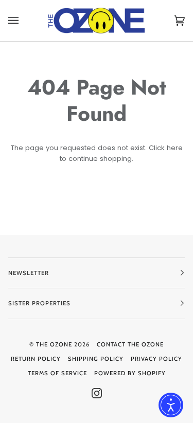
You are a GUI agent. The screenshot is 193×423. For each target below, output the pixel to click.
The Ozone (54, 344)
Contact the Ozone (130, 344)
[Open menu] (23, 20)
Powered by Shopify (130, 373)
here (175, 148)
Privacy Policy (156, 358)
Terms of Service (57, 373)
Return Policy (36, 358)
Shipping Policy (96, 358)
